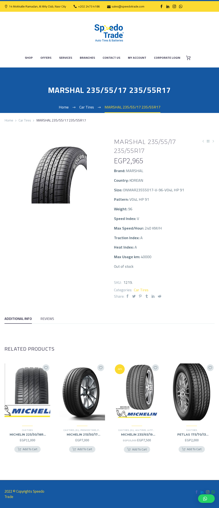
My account (137, 57)
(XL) (77, 430)
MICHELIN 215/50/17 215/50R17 (82, 434)
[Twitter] (134, 296)
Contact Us (111, 57)
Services (65, 57)
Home (8, 120)
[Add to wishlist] (46, 367)
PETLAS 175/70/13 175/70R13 (191, 434)
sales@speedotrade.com (128, 6)
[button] (206, 498)
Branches (87, 57)
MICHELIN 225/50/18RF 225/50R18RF (27, 434)
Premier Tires (88, 430)
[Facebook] (161, 6)
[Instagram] (174, 6)
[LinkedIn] (168, 6)
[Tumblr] (147, 296)
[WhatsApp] (181, 6)
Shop (29, 57)
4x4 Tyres (140, 430)
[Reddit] (159, 296)
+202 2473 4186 (89, 6)
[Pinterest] (140, 296)
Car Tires (25, 120)
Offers (45, 57)
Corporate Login (167, 57)
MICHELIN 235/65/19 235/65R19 (137, 434)
